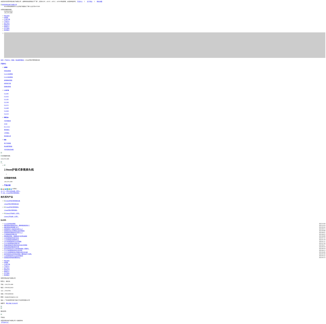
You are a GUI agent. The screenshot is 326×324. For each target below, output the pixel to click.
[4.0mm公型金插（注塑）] (12, 213)
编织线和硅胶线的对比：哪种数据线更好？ (17, 225)
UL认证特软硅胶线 (9, 223)
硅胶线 (6, 17)
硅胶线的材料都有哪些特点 (12, 257)
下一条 (10, 193)
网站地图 (99, 1)
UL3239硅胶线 (8, 77)
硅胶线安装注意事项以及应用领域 (14, 231)
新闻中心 (7, 26)
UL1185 (6, 99)
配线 (13, 60)
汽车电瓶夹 (7, 121)
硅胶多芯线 (7, 83)
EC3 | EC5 (7, 126)
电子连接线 (7, 143)
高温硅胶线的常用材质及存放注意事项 (15, 245)
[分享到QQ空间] (1, 189)
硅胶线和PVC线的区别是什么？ (13, 229)
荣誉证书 (7, 24)
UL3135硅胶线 (8, 74)
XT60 (5, 124)
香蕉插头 (7, 129)
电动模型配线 (20, 60)
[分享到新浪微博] (3, 189)
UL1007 (6, 93)
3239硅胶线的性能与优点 (11, 238)
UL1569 (6, 102)
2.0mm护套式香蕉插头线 (11, 204)
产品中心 (80, 1)
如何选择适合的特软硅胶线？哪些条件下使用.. (18, 254)
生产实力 (7, 23)
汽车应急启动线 (9, 149)
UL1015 (6, 96)
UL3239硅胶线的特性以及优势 (13, 250)
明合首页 (7, 15)
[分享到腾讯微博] (5, 189)
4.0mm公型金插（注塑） (11, 216)
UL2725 (6, 114)
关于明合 (89, 1)
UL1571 (6, 105)
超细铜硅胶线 (8, 80)
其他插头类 (7, 136)
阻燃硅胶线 (7, 86)
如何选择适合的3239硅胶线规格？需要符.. (16, 248)
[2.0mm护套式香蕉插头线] (12, 201)
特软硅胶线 (7, 71)
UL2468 (6, 108)
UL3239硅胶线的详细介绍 (12, 243)
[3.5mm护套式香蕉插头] (11, 207)
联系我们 (7, 30)
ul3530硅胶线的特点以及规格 (12, 241)
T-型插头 (6, 133)
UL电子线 (7, 19)
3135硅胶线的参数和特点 (11, 239)
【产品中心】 (5, 322)
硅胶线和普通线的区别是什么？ (13, 232)
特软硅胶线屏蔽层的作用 (11, 247)
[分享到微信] (9, 189)
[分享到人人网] (7, 189)
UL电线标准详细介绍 (10, 234)
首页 (2, 60)
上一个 (11, 191)
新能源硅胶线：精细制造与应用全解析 (15, 236)
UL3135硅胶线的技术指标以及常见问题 (16, 252)
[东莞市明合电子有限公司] (9, 4)
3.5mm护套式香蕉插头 (10, 210)
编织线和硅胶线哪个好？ (11, 227)
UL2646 (6, 111)
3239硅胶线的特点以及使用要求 (13, 256)
